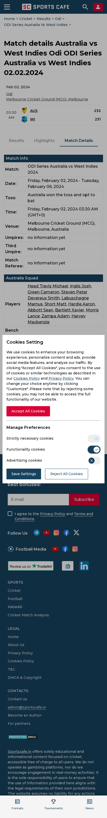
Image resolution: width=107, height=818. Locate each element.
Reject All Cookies (66, 474)
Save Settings (23, 474)
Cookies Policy (26, 378)
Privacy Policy (61, 378)
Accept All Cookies (28, 411)
